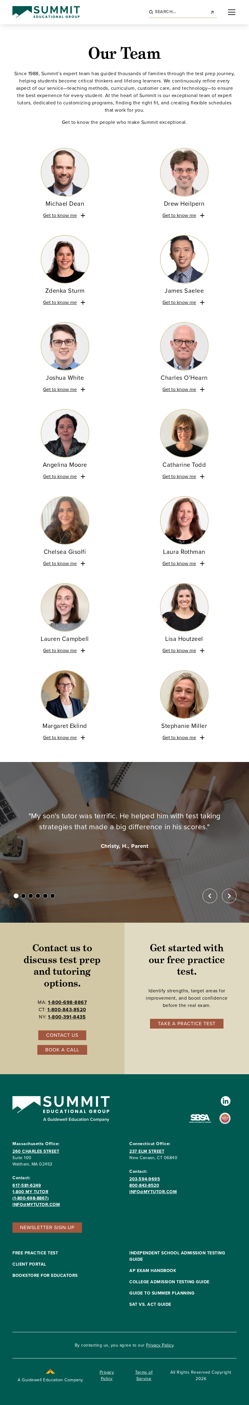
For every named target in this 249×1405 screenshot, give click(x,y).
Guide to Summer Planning (161, 1293)
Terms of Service (143, 1375)
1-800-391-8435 (67, 1016)
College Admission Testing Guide (169, 1282)
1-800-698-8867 (67, 1002)
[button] (230, 12)
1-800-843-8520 (66, 1009)
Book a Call (62, 1049)
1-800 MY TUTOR (30, 1192)
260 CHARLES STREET (35, 1151)
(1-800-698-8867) (30, 1198)
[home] (46, 12)
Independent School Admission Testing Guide (177, 1256)
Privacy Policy (159, 1345)
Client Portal (29, 1264)
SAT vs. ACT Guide (150, 1304)
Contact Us (62, 1035)
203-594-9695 (144, 1179)
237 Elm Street (146, 1151)
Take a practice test (187, 1023)
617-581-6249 (26, 1185)
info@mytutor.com (36, 1204)
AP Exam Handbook (152, 1270)
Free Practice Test (35, 1253)
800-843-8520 (144, 1185)
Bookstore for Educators (45, 1275)
